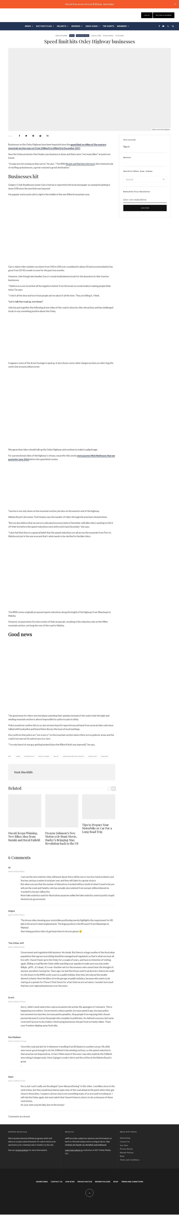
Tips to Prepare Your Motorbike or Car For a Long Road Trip (97, 828)
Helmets (61, 26)
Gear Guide (91, 26)
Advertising (125, 1138)
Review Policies (127, 1153)
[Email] (47, 136)
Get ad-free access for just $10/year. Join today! (89, 4)
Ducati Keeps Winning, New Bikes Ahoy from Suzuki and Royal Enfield (24, 836)
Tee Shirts (108, 26)
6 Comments (108, 36)
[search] (164, 179)
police (56, 756)
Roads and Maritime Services (80, 163)
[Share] (19, 136)
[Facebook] (159, 26)
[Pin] (33, 136)
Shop (122, 1156)
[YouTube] (163, 26)
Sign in (126, 146)
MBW (18, 756)
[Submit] (40, 136)
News (28, 26)
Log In (147, 15)
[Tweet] (26, 136)
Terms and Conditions (129, 1160)
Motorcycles (44, 26)
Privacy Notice (126, 1149)
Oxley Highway (44, 756)
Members (122, 26)
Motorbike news (83, 36)
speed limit (93, 756)
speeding (105, 756)
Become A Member (164, 15)
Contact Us (125, 1142)
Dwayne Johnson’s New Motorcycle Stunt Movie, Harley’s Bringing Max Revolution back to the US (61, 838)
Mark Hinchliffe (61, 36)
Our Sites (124, 1145)
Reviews (75, 26)
